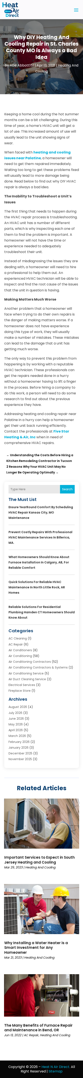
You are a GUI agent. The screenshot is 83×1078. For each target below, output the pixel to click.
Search (67, 489)
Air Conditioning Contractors (30, 662)
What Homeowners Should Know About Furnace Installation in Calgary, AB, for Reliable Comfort (39, 562)
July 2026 (15, 713)
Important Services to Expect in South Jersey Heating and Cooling (39, 860)
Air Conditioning (20, 656)
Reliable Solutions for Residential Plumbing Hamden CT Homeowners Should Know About (42, 612)
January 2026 (19, 747)
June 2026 (16, 718)
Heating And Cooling (40, 867)
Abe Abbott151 (22, 65)
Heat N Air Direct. (56, 1066)
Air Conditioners (20, 650)
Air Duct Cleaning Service (27, 679)
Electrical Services (22, 685)
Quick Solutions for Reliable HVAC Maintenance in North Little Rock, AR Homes (37, 587)
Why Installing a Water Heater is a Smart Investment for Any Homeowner (36, 947)
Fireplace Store (20, 691)
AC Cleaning (18, 638)
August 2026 (18, 707)
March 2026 (17, 736)
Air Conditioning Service (26, 673)
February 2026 (19, 742)
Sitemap (56, 1071)
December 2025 (20, 753)
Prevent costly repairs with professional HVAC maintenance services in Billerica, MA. (40, 537)
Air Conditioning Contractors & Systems (38, 667)
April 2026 (16, 730)
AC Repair (16, 644)
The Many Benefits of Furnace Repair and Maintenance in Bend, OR (38, 1028)
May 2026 (16, 724)
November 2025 (20, 759)
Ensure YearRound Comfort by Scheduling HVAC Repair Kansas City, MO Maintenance (41, 512)
